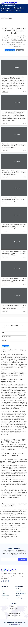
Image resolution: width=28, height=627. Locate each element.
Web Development (20, 591)
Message (4, 340)
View (4, 91)
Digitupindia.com (16, 624)
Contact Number (6, 336)
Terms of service (5, 595)
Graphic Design (19, 598)
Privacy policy (5, 598)
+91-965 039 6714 (9, 50)
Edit (6, 91)
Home (2, 5)
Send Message (5, 346)
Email (3, 332)
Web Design (18, 588)
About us (4, 591)
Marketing (18, 595)
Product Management (20, 593)
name (3, 328)
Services (3, 593)
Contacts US (19, 50)
